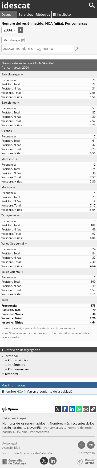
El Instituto (62, 14)
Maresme (7, 159)
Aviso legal (9, 443)
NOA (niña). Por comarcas (45, 427)
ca (82, 444)
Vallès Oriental (10, 272)
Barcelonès (8, 103)
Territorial (11, 356)
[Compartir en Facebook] (65, 409)
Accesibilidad (11, 447)
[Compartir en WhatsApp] (79, 409)
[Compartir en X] (58, 409)
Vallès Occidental (12, 244)
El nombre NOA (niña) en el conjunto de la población (37, 391)
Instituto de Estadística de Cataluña (27, 453)
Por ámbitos (16, 365)
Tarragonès (8, 215)
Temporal (11, 374)
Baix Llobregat (10, 74)
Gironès (6, 131)
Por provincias (18, 360)
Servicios (26, 14)
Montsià (6, 187)
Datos (6, 14)
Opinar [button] (13, 409)
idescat (15, 5)
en (91, 444)
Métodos (43, 14)
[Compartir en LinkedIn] (72, 409)
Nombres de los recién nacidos (23, 423)
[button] (93, 409)
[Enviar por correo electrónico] (86, 409)
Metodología (12, 40)
